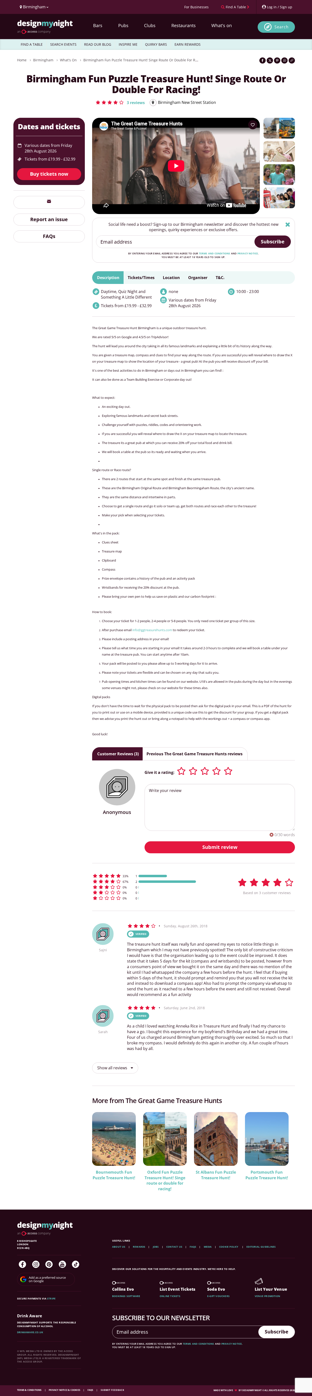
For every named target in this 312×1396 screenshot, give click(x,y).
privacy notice (247, 253)
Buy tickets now (49, 174)
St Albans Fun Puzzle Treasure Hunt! (216, 1174)
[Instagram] (35, 1264)
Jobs (156, 1246)
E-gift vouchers (218, 1296)
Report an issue (49, 219)
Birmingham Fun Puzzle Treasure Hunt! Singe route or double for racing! (144, 60)
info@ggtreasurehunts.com (152, 630)
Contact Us (174, 1246)
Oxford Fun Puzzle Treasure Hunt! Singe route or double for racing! (165, 1180)
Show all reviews (112, 1068)
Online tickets (170, 1296)
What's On (68, 60)
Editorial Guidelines (261, 1246)
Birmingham (43, 60)
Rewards (139, 1246)
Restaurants (183, 25)
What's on (221, 25)
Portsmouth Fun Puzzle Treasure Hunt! (266, 1174)
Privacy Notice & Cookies (65, 1390)
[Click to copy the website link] (292, 60)
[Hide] (287, 224)
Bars (97, 25)
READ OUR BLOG (97, 44)
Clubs (150, 25)
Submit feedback (112, 1390)
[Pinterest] (49, 1264)
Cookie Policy (229, 1246)
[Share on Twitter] (270, 60)
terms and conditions (214, 253)
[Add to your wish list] (252, 125)
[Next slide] (285, 1151)
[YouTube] (62, 1264)
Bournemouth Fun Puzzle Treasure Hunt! (114, 1174)
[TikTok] (75, 1264)
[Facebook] (22, 1264)
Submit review (219, 847)
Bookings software (126, 1296)
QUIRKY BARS (156, 44)
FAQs (49, 236)
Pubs (123, 25)
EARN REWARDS (188, 44)
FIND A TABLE (32, 44)
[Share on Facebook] (262, 60)
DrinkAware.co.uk (30, 1332)
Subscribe (272, 241)
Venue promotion (267, 1296)
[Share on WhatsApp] (284, 60)
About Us (119, 1246)
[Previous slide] (102, 1151)
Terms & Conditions (29, 1390)
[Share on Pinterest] (277, 60)
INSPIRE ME (128, 44)
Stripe (51, 1298)
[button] (120, 102)
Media (208, 1246)
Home (22, 60)
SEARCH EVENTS (63, 44)
